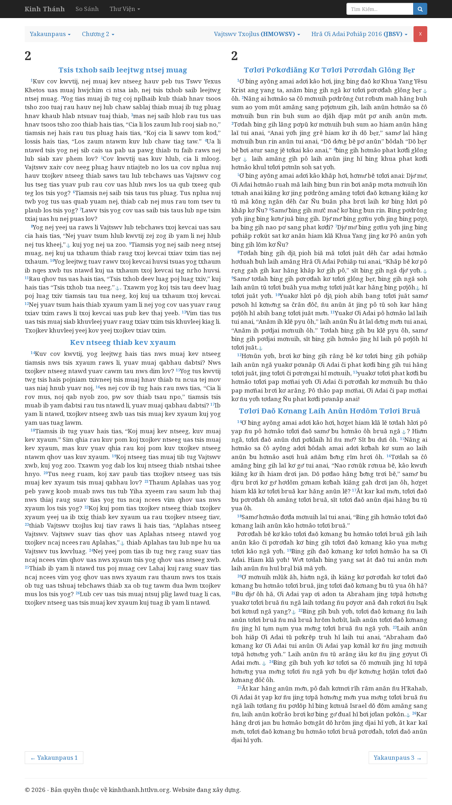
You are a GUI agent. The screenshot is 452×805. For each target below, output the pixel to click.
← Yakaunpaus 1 (54, 757)
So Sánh (87, 9)
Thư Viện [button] (123, 9)
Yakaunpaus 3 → (398, 757)
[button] (50, 34)
